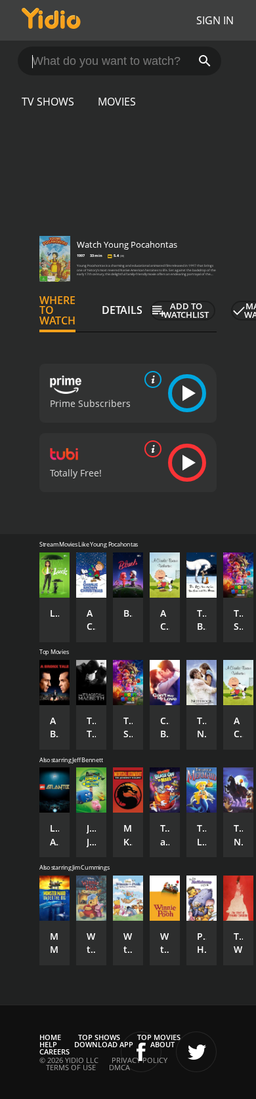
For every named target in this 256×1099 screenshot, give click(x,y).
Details (122, 310)
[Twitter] (196, 1052)
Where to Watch (57, 310)
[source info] (150, 379)
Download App (103, 1044)
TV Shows (48, 101)
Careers (54, 1051)
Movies (117, 101)
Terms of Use (71, 1067)
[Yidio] (51, 20)
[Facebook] (141, 1052)
